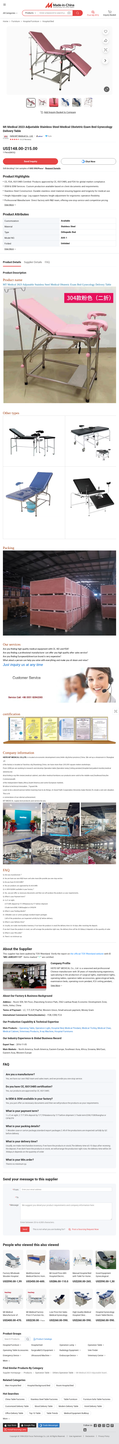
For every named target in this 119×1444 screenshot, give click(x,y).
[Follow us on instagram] (103, 1425)
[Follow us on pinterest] (112, 1425)
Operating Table (26, 1027)
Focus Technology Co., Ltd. (39, 1436)
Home (5, 21)
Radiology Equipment (69, 1350)
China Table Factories (15, 1399)
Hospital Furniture (31, 21)
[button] (4, 4)
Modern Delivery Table (68, 1406)
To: (17, 1197)
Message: (14, 1205)
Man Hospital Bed (13, 1385)
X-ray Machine (46, 1031)
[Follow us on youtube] (107, 1425)
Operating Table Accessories (15, 1350)
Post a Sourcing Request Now (83, 1229)
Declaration (89, 1436)
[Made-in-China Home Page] (59, 5)
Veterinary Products (29, 1031)
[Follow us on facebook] (95, 1425)
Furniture (15, 21)
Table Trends (52, 1413)
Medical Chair (104, 1027)
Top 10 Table (34, 1413)
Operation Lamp (66, 1345)
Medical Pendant (73, 1027)
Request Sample (53, 168)
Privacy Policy (103, 1436)
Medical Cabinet (11, 1031)
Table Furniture (70, 1399)
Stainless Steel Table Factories (44, 1399)
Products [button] (29, 12)
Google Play (28, 1425)
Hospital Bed (48, 21)
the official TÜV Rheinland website (87, 953)
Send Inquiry (30, 161)
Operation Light (42, 1027)
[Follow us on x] (99, 1425)
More (5, 1418)
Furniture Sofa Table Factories (96, 1399)
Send (25, 1229)
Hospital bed (37, 1345)
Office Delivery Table (14, 1413)
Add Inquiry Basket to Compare (60, 112)
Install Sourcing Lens (16, 1429)
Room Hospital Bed (65, 1385)
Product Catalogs (44, 1339)
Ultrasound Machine (40, 1355)
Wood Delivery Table (44, 1406)
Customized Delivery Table (17, 1406)
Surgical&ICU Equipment (42, 1350)
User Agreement (75, 1436)
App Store (10, 1425)
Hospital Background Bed (38, 1385)
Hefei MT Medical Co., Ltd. (21, 136)
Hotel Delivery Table (93, 1406)
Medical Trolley (89, 1027)
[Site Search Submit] (78, 13)
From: (16, 1189)
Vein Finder (93, 1350)
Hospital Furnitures (63, 1031)
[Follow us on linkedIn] (84, 1429)
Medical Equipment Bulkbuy (76, 1413)
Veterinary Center (95, 1355)
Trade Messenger (49, 1425)
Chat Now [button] (90, 161)
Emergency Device (11, 1355)
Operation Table (95, 1345)
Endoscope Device (67, 1355)
